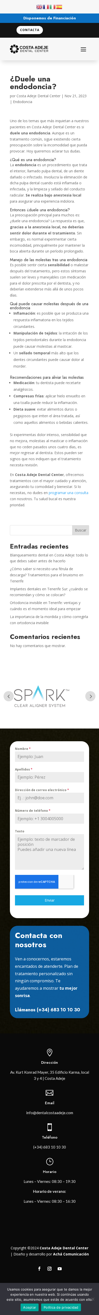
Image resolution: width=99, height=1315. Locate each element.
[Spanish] (59, 6)
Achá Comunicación (71, 1254)
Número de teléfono (33, 810)
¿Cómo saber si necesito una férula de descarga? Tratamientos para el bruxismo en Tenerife (46, 574)
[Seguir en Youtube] (60, 1269)
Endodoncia (22, 101)
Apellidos (23, 769)
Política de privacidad (61, 1307)
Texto (19, 831)
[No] (92, 1299)
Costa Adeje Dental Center (38, 95)
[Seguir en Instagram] (49, 1269)
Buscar (80, 530)
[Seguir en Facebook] (39, 1269)
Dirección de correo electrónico (42, 790)
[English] (39, 6)
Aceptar (29, 1307)
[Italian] (53, 6)
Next (90, 696)
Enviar (50, 900)
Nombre (23, 749)
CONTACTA (29, 30)
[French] (46, 6)
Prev (9, 696)
